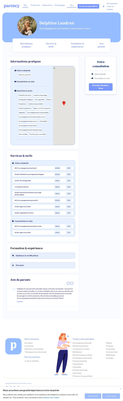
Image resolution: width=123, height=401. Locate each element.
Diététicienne (77, 352)
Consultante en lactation (81, 349)
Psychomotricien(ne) (80, 361)
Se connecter (29, 346)
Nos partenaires (72, 6)
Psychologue (110, 349)
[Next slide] (71, 283)
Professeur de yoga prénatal (82, 376)
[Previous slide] (68, 283)
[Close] (120, 388)
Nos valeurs (25, 6)
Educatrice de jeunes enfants (82, 355)
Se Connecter (112, 3)
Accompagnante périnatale (82, 343)
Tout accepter (111, 396)
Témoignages (59, 5)
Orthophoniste (78, 364)
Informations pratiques (26, 45)
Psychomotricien (112, 352)
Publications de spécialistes (34, 349)
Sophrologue (77, 373)
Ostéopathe (77, 367)
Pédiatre (109, 343)
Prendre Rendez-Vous (100, 87)
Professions (35, 5)
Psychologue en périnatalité (82, 358)
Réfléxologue (110, 355)
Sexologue (109, 358)
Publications (47, 5)
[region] (61, 394)
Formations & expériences (77, 45)
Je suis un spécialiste (88, 6)
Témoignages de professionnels (36, 352)
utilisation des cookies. (51, 397)
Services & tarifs (51, 45)
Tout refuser (93, 396)
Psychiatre (109, 346)
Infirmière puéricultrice (80, 346)
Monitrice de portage (80, 370)
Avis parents (101, 45)
